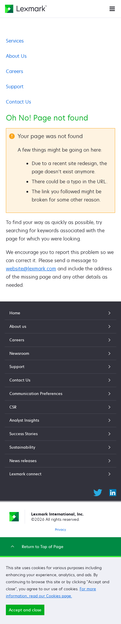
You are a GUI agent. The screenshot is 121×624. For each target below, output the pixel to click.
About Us (16, 56)
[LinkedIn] (112, 491)
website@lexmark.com (31, 268)
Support (14, 86)
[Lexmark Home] (26, 9)
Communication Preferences (35, 393)
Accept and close (25, 610)
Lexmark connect (25, 474)
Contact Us (18, 102)
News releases (22, 460)
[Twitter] (97, 491)
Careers (14, 71)
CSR (12, 407)
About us (17, 326)
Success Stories (23, 433)
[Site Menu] (112, 8)
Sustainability (22, 447)
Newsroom (19, 353)
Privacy (60, 529)
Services (15, 41)
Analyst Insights (24, 420)
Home (14, 313)
